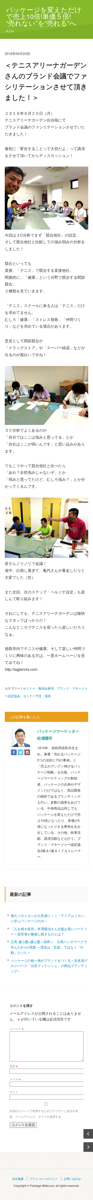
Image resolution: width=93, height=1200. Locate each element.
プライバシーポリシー (43, 1179)
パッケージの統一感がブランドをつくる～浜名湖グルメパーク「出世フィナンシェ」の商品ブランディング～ (49, 966)
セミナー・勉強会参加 (38, 688)
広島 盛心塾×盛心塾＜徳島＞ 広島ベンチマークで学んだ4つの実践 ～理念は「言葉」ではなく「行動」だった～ (49, 947)
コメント (16, 1028)
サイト (14, 1092)
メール (15, 1079)
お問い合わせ (72, 1179)
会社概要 (18, 1179)
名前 (14, 1066)
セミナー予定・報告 (37, 696)
